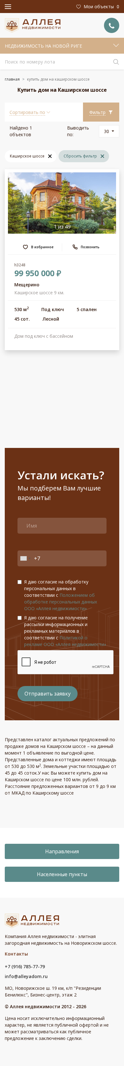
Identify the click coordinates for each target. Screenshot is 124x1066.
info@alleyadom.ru (26, 976)
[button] (30, 112)
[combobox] (25, 558)
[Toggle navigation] (8, 6)
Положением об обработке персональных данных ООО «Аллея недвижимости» (60, 601)
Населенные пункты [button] (62, 874)
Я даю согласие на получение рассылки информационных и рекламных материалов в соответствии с (65, 631)
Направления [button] (62, 851)
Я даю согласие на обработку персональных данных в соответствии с (60, 595)
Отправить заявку (47, 693)
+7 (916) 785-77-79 (25, 966)
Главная (12, 79)
